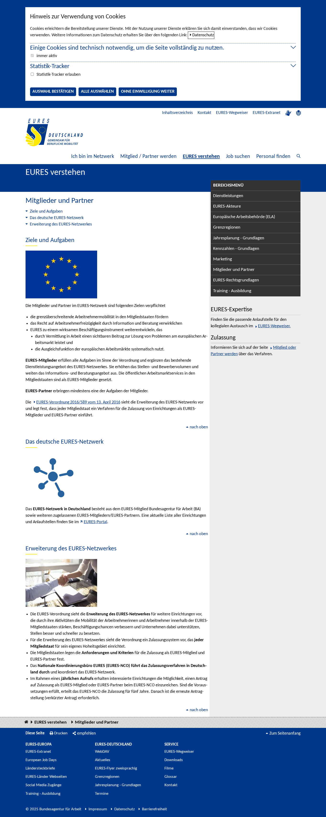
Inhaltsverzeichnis (177, 113)
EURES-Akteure (227, 206)
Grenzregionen (226, 227)
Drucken (61, 733)
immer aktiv (47, 56)
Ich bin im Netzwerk (92, 156)
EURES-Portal (95, 522)
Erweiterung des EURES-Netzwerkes (61, 224)
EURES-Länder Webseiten (46, 777)
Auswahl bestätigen (53, 91)
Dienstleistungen (228, 196)
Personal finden (273, 156)
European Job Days (41, 760)
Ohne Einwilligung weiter (147, 91)
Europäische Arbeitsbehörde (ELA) (244, 217)
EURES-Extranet (266, 113)
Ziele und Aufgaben (46, 211)
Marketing (222, 259)
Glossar (170, 777)
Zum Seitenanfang (284, 733)
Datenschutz (203, 35)
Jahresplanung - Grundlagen (238, 238)
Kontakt (204, 113)
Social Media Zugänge (43, 785)
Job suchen (238, 156)
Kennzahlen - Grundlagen (236, 249)
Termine (101, 794)
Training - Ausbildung (232, 291)
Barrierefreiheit (154, 809)
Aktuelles (102, 760)
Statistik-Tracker (49, 66)
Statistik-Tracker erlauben (58, 74)
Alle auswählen (97, 91)
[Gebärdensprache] (288, 113)
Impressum (98, 809)
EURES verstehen (201, 156)
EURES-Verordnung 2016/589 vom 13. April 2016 (78, 402)
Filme (169, 768)
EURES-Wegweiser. (274, 326)
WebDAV (102, 752)
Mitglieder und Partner (234, 270)
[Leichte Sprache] (298, 113)
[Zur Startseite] (54, 132)
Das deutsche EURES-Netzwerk (57, 218)
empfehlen (86, 733)
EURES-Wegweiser (232, 113)
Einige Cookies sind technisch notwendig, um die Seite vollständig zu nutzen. (127, 48)
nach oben (199, 427)
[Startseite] (26, 722)
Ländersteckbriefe (40, 768)
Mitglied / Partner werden (148, 156)
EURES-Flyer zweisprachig (116, 768)
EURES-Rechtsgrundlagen (236, 280)
